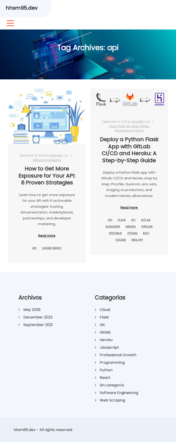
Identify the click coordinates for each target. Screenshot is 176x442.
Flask (121, 126)
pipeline (147, 226)
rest (146, 233)
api (34, 248)
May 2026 (32, 309)
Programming (124, 130)
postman (115, 233)
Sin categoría (112, 385)
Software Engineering (47, 160)
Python (139, 130)
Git (128, 126)
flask (122, 220)
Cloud (113, 126)
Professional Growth (118, 355)
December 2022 (37, 317)
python (132, 233)
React (105, 377)
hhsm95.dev (22, 7)
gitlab (145, 220)
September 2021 (38, 324)
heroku (131, 226)
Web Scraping (112, 400)
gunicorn (113, 226)
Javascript (109, 347)
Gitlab (135, 126)
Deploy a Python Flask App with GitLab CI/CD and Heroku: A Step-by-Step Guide (129, 149)
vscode (121, 240)
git (133, 220)
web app (137, 240)
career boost (52, 248)
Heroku (144, 126)
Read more (46, 236)
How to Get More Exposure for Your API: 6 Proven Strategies (47, 175)
